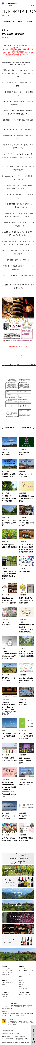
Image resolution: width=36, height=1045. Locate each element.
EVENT (20, 21)
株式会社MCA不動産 (7, 1039)
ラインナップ (22, 968)
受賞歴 (21, 976)
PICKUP (29, 21)
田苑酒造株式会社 (7, 1036)
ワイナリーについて (7, 970)
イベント (21, 984)
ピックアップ (22, 986)
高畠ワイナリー (11, 4)
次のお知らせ (26, 427)
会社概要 (4, 996)
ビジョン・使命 (6, 968)
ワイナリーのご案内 (7, 982)
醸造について (5, 974)
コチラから (18, 355)
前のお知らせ (9, 427)
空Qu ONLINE (23, 988)
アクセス (4, 984)
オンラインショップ (24, 994)
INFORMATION (9, 21)
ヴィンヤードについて (8, 972)
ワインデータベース (24, 974)
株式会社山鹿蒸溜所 (20, 1036)
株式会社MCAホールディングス (10, 1033)
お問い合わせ (5, 994)
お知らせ (21, 982)
